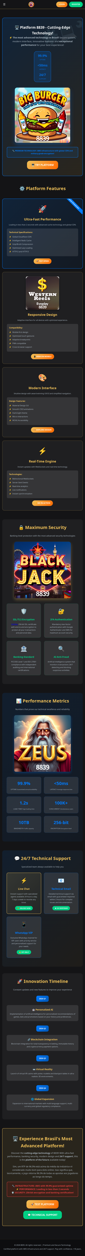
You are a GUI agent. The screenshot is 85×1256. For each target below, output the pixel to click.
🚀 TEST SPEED (42, 261)
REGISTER (76, 4)
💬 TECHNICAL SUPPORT (42, 1215)
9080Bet (14, 624)
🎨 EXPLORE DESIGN (42, 430)
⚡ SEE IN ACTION (42, 503)
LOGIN (62, 4)
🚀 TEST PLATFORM (42, 1204)
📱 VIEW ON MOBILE (42, 356)
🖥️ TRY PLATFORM (42, 165)
